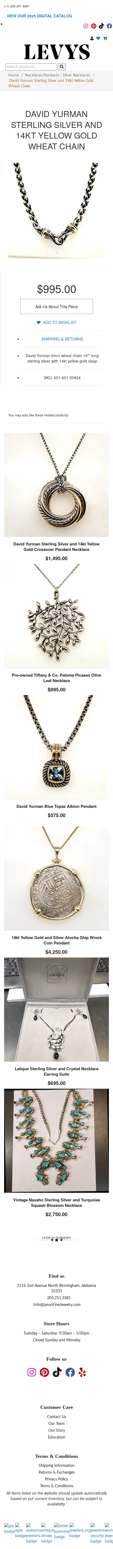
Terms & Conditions (56, 1486)
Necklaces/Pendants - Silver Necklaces (57, 75)
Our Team (56, 1424)
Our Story (56, 1431)
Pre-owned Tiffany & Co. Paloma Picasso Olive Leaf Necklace (56, 677)
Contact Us (56, 1417)
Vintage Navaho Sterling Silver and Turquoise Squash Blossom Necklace (56, 1202)
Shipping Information (57, 1466)
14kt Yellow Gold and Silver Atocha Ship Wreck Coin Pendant (57, 940)
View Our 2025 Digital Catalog (39, 16)
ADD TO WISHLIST (59, 322)
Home (13, 75)
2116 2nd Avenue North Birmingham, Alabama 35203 (56, 1288)
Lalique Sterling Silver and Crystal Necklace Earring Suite (56, 1071)
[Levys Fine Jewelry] (56, 52)
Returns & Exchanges (57, 1472)
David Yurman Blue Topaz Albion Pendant (56, 806)
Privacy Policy (56, 1479)
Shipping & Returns (62, 339)
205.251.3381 (58, 1298)
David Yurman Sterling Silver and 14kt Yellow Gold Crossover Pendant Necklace (56, 546)
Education (56, 1437)
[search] (62, 66)
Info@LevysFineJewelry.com (56, 1305)
